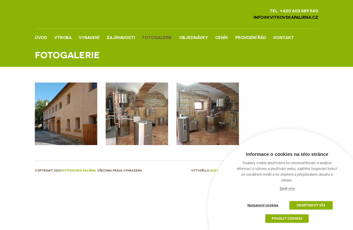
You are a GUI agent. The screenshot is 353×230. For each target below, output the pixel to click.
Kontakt (284, 37)
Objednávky (193, 37)
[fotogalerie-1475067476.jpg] (66, 113)
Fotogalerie (157, 37)
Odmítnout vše (311, 205)
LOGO (75, 14)
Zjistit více (287, 188)
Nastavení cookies (262, 205)
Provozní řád (250, 37)
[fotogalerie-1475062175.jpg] (207, 113)
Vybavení (89, 37)
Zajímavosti (121, 37)
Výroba (63, 37)
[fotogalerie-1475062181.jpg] (137, 113)
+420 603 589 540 (299, 10)
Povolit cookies (287, 218)
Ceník (221, 37)
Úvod (41, 37)
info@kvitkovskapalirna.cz (286, 16)
